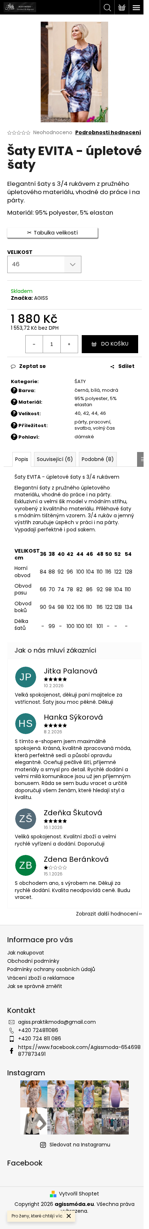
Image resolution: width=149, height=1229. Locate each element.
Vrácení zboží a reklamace (40, 978)
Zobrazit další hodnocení (107, 913)
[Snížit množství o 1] (34, 344)
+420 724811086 (38, 1030)
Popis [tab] (21, 459)
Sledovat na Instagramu (80, 1144)
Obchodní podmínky (33, 961)
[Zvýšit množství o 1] (69, 344)
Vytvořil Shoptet (79, 1193)
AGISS (41, 298)
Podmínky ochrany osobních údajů (51, 969)
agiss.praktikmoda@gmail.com (57, 1022)
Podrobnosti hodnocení (108, 132)
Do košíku (114, 343)
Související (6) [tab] (55, 459)
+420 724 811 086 (39, 1038)
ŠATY (80, 381)
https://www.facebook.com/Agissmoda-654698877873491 (79, 1051)
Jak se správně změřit (34, 986)
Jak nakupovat (25, 952)
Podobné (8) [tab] (98, 459)
